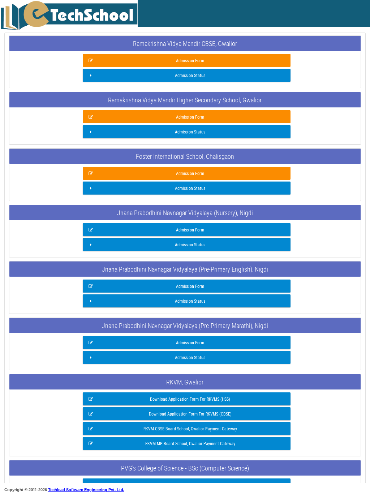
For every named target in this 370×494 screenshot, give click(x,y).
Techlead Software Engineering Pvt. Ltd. (86, 489)
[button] (187, 60)
